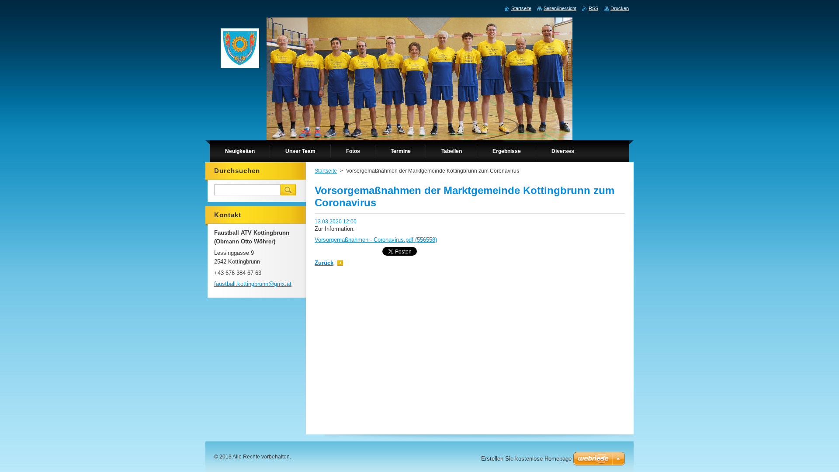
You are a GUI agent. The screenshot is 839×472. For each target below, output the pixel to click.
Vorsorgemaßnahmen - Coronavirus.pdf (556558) (376, 239)
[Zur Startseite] (240, 50)
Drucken (619, 8)
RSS (593, 8)
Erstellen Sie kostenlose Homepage (526, 458)
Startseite (326, 171)
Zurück (324, 263)
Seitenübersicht (560, 8)
